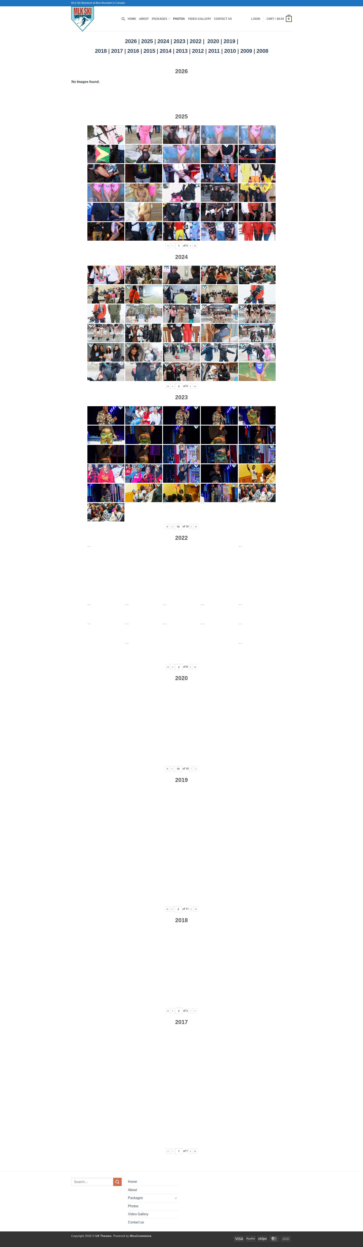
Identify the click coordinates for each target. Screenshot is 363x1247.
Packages (159, 18)
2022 (195, 41)
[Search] (123, 19)
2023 (179, 41)
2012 (198, 51)
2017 (117, 51)
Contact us (223, 18)
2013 (182, 51)
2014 (166, 51)
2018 (101, 51)
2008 (262, 51)
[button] (255, 19)
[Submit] (117, 1182)
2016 (134, 51)
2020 (213, 41)
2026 (131, 41)
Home (132, 18)
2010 (230, 51)
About (144, 18)
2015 (150, 51)
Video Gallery (199, 18)
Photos (179, 18)
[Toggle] (175, 1198)
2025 (147, 41)
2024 (163, 41)
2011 (214, 51)
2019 (230, 41)
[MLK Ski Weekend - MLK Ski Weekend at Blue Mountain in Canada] (93, 19)
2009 (247, 51)
